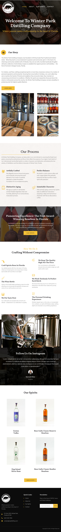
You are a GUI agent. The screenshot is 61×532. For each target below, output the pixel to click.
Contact (50, 6)
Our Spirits (40, 6)
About (31, 6)
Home (24, 6)
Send (55, 505)
